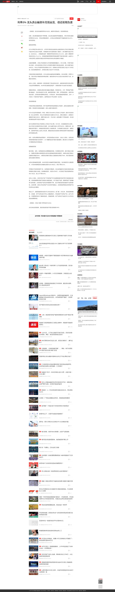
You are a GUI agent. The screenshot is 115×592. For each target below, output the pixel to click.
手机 (82, 298)
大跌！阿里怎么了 (82, 138)
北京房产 (79, 26)
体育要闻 (79, 151)
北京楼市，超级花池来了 (83, 39)
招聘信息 (56, 590)
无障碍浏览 (21, 1)
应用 (16, 1)
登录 (98, 1)
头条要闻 (79, 75)
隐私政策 (64, 590)
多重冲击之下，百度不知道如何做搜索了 (51, 414)
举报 (72, 25)
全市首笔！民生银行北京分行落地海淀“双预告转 (48, 216)
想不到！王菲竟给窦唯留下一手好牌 (85, 198)
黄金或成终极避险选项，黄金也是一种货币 (54, 505)
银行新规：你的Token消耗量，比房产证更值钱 (55, 431)
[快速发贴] (22, 32)
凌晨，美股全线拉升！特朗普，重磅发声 (86, 141)
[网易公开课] (82, 1)
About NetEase (43, 590)
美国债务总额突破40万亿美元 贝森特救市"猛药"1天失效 (55, 235)
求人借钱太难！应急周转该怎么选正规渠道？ (55, 471)
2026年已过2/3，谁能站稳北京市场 (85, 45)
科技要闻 (79, 214)
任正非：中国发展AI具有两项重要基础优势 (87, 237)
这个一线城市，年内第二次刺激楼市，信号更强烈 (87, 48)
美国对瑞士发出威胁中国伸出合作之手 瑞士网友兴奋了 (55, 356)
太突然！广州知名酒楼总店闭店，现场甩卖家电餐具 (54, 398)
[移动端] (78, 1)
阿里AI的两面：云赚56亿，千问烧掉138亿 (87, 229)
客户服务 (60, 590)
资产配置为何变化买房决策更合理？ (49, 305)
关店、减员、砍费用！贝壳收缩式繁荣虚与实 (87, 144)
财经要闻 (79, 126)
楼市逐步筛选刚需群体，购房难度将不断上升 (55, 439)
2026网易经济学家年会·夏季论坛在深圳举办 (87, 147)
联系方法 (52, 590)
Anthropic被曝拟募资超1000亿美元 (85, 226)
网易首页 (13, 1)
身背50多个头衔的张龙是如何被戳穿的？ (51, 463)
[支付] (91, 1)
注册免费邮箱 (103, 1)
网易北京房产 (24, 18)
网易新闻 (82, 18)
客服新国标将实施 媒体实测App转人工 (50, 530)
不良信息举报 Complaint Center (72, 590)
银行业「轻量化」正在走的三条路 (49, 447)
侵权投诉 (84, 590)
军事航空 (95, 298)
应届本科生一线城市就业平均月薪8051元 (51, 520)
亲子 (79, 298)
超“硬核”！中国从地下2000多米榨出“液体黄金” (55, 406)
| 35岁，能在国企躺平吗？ (84, 286)
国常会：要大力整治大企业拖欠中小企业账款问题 (53, 421)
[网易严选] (87, 1)
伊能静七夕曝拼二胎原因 (83, 210)
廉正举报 (80, 590)
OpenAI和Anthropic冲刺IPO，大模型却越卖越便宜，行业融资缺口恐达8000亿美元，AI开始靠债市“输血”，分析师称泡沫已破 (56, 297)
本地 (86, 298)
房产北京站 (71, 219)
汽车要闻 (79, 244)
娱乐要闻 (79, 185)
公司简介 (48, 590)
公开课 (89, 298)
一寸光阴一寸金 (81, 42)
